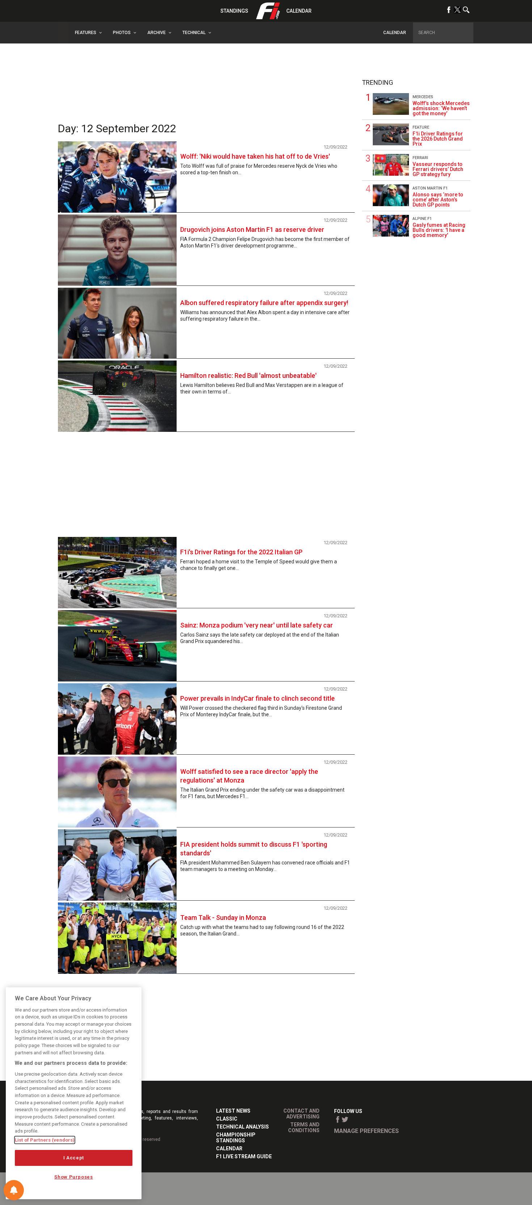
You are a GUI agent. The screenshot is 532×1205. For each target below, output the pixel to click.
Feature (421, 127)
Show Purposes (73, 1177)
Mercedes (423, 97)
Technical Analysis (242, 1127)
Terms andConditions (304, 1127)
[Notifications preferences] (14, 1190)
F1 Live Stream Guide (244, 1156)
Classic (226, 1119)
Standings (234, 11)
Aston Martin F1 (430, 188)
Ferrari (420, 157)
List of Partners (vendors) (45, 1140)
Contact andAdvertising (301, 1113)
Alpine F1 (422, 218)
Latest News (233, 1111)
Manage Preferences (366, 1130)
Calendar (299, 11)
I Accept (73, 1157)
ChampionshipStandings (236, 1137)
